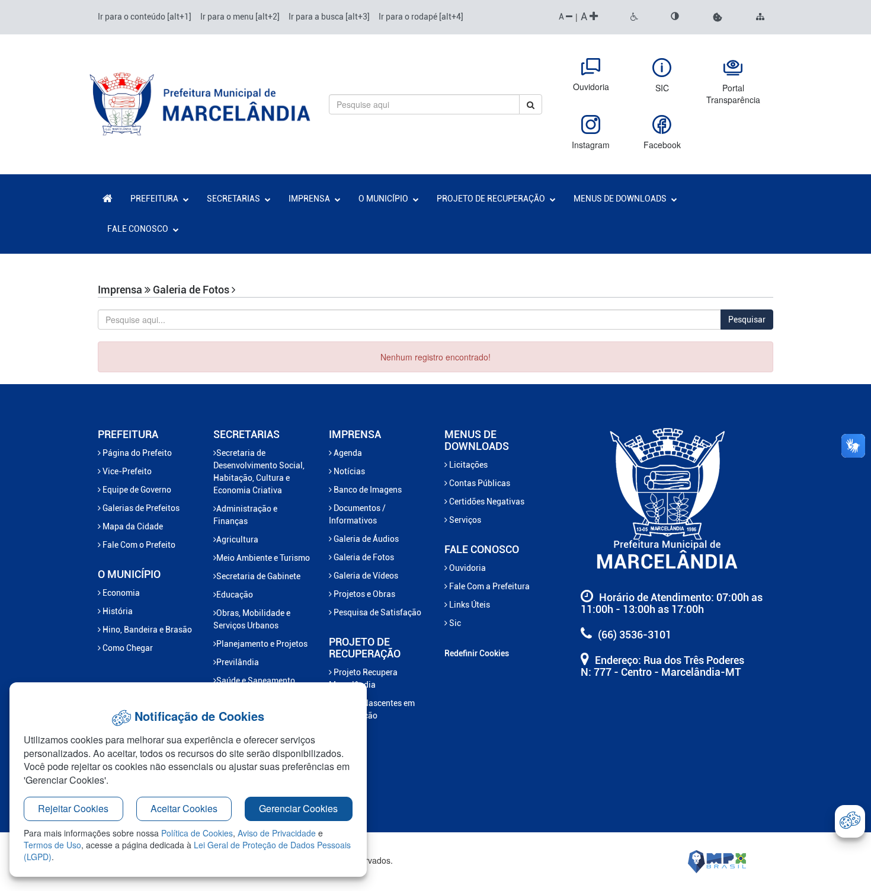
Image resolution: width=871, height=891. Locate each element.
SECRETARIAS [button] (234, 198)
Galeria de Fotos (363, 557)
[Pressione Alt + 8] (675, 17)
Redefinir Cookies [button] (476, 653)
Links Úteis (468, 604)
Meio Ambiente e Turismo (263, 558)
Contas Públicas (478, 483)
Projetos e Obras (363, 594)
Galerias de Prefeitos (140, 508)
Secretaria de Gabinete (258, 576)
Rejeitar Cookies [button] (73, 808)
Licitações (467, 465)
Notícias (348, 471)
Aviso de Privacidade (277, 833)
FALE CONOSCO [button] (138, 229)
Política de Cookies (197, 833)
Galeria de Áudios (365, 539)
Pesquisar (747, 319)
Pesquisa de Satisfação (376, 612)
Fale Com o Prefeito (138, 545)
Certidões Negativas (485, 501)
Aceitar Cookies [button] (183, 808)
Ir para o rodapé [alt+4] (421, 16)
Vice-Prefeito (126, 471)
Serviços (464, 520)
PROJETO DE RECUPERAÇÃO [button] (492, 198)
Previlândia (237, 662)
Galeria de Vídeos (365, 575)
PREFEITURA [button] (155, 198)
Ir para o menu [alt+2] (240, 16)
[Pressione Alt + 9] (760, 17)
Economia (120, 593)
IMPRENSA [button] (310, 198)
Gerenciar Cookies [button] (298, 808)
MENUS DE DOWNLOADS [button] (621, 198)
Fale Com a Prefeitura (488, 586)
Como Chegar (127, 648)
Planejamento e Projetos (262, 644)
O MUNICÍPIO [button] (384, 198)
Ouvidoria (466, 568)
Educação (234, 594)
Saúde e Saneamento (255, 680)
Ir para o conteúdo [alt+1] (144, 16)
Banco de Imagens (367, 489)
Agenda (347, 453)
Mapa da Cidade (132, 526)
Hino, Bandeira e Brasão (146, 629)
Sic (454, 623)
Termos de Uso (52, 845)
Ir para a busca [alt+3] (329, 16)
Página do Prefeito (136, 453)
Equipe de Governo (136, 489)
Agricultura (237, 539)
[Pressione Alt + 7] (634, 17)
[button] (717, 17)
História (117, 611)
